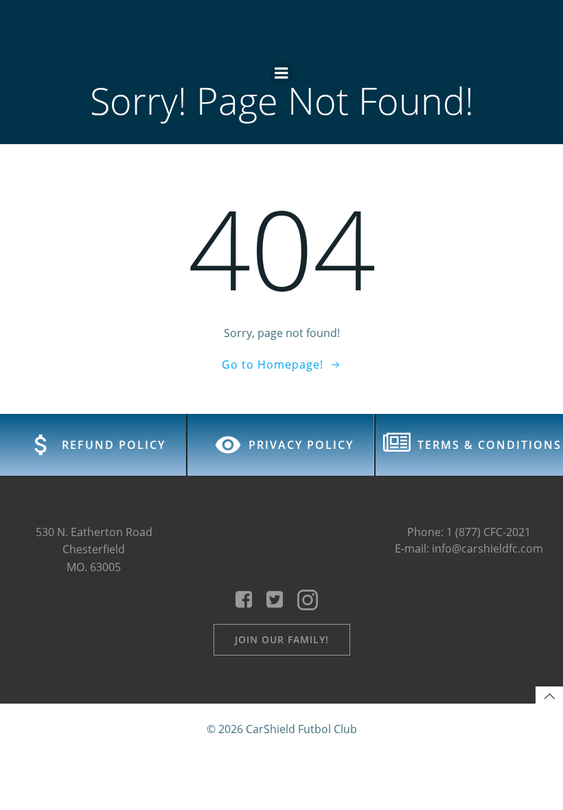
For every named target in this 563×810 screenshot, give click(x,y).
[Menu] (281, 73)
